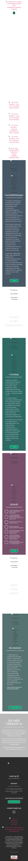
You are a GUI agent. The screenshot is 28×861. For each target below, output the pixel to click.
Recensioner (15, 647)
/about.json (14, 847)
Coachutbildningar (14, 195)
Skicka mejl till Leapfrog (16, 788)
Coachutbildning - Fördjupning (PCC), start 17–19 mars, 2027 (16, 542)
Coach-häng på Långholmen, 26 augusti (16, 527)
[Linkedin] (14, 812)
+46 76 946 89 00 (15, 786)
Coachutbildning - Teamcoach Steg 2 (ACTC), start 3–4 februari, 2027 (14, 537)
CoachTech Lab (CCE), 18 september (15, 522)
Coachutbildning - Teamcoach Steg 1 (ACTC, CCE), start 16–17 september (16, 517)
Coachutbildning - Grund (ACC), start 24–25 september (16, 512)
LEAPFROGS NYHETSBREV (14, 798)
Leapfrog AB (14, 776)
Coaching (14, 374)
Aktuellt (14, 504)
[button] (14, 13)
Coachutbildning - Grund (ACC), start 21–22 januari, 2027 (16, 532)
